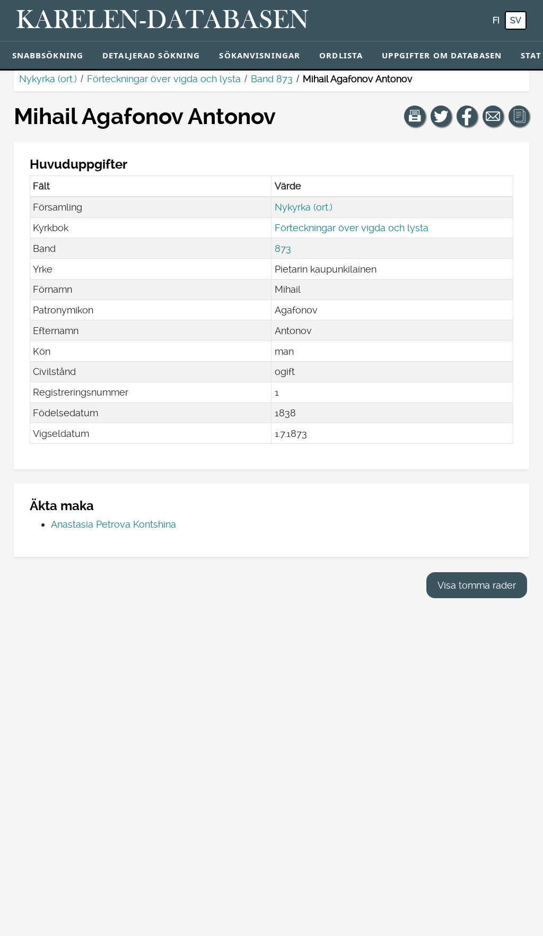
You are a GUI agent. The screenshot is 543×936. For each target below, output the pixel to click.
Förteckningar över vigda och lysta (164, 78)
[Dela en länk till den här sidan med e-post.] (493, 116)
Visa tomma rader (476, 585)
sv (515, 20)
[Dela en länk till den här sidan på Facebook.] (467, 116)
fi (496, 20)
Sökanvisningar (259, 55)
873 (283, 248)
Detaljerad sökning (151, 55)
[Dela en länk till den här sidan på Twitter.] (441, 116)
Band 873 (272, 78)
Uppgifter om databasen (442, 55)
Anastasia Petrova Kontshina (113, 524)
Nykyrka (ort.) (48, 78)
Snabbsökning (48, 55)
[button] (414, 116)
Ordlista (341, 55)
